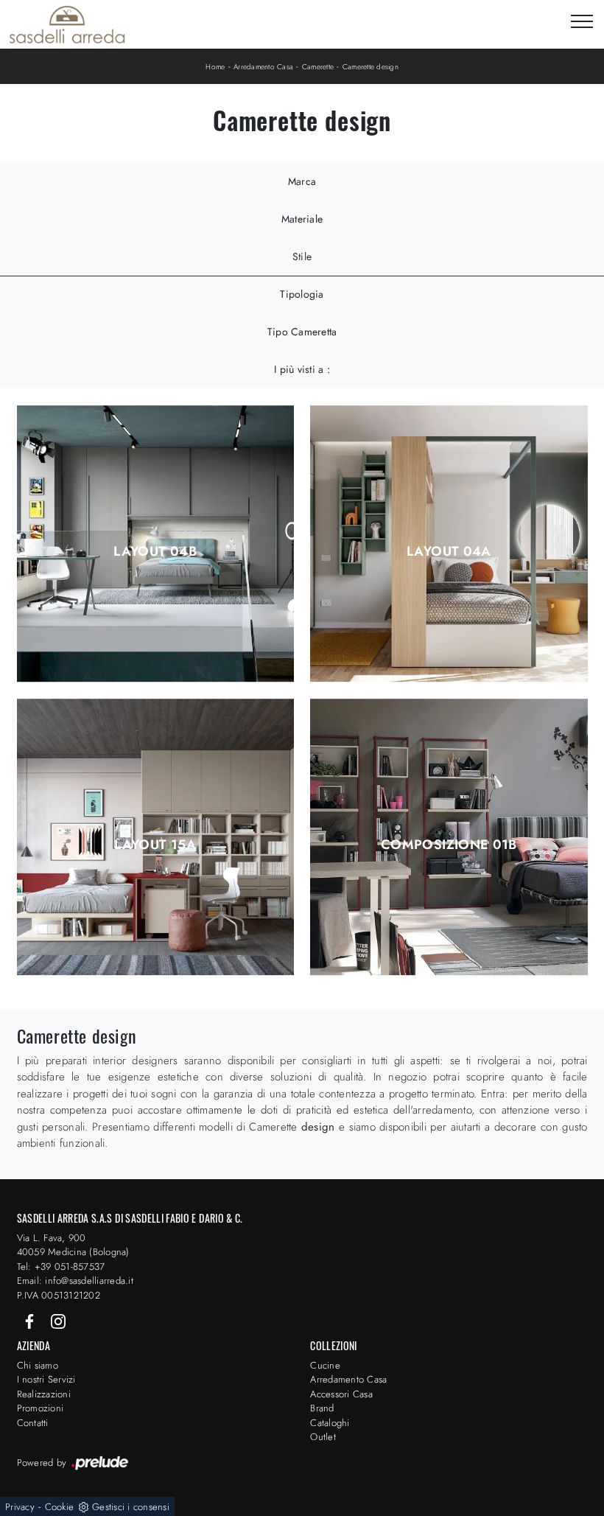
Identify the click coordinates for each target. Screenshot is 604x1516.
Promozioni (40, 1408)
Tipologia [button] (301, 294)
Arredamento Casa (263, 66)
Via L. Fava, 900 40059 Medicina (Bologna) (73, 1245)
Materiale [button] (302, 219)
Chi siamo (37, 1365)
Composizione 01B (449, 844)
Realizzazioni (44, 1394)
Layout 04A (449, 551)
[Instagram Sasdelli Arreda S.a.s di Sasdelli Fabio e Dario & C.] (58, 1320)
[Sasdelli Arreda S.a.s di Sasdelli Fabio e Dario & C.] (67, 24)
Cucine (325, 1365)
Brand (322, 1408)
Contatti (33, 1423)
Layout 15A (155, 844)
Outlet (323, 1437)
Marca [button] (302, 181)
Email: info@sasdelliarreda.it (75, 1281)
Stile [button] (302, 256)
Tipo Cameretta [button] (302, 331)
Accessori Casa (341, 1394)
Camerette (318, 66)
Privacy (20, 1507)
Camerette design (370, 66)
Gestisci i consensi (130, 1507)
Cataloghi (329, 1423)
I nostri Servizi (46, 1379)
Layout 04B (155, 551)
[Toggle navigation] (582, 22)
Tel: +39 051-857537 (61, 1267)
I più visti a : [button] (302, 369)
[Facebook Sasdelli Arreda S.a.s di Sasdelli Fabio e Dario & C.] (31, 1320)
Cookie (59, 1507)
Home (215, 66)
